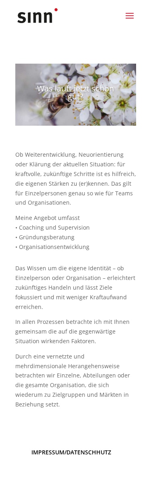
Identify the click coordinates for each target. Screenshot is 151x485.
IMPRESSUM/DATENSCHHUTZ (71, 452)
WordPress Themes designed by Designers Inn (75, 473)
